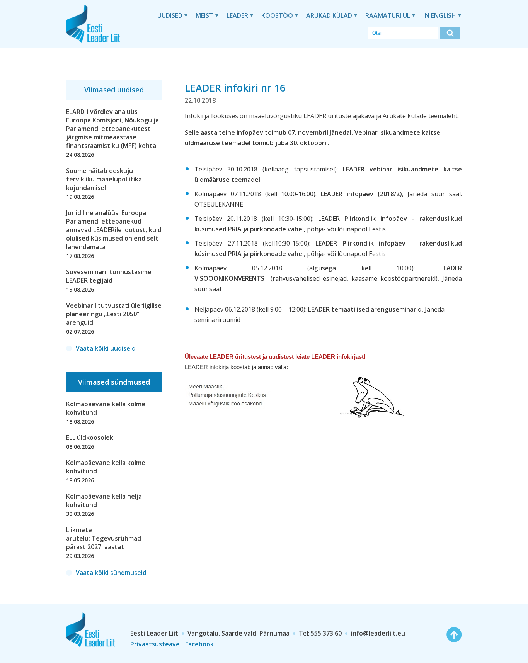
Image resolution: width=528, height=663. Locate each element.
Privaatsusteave (155, 644)
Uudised (169, 15)
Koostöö (277, 15)
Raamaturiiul (387, 15)
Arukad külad (329, 15)
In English (439, 15)
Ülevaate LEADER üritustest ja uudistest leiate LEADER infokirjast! (275, 356)
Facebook (199, 644)
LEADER (237, 15)
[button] (450, 33)
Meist (204, 15)
